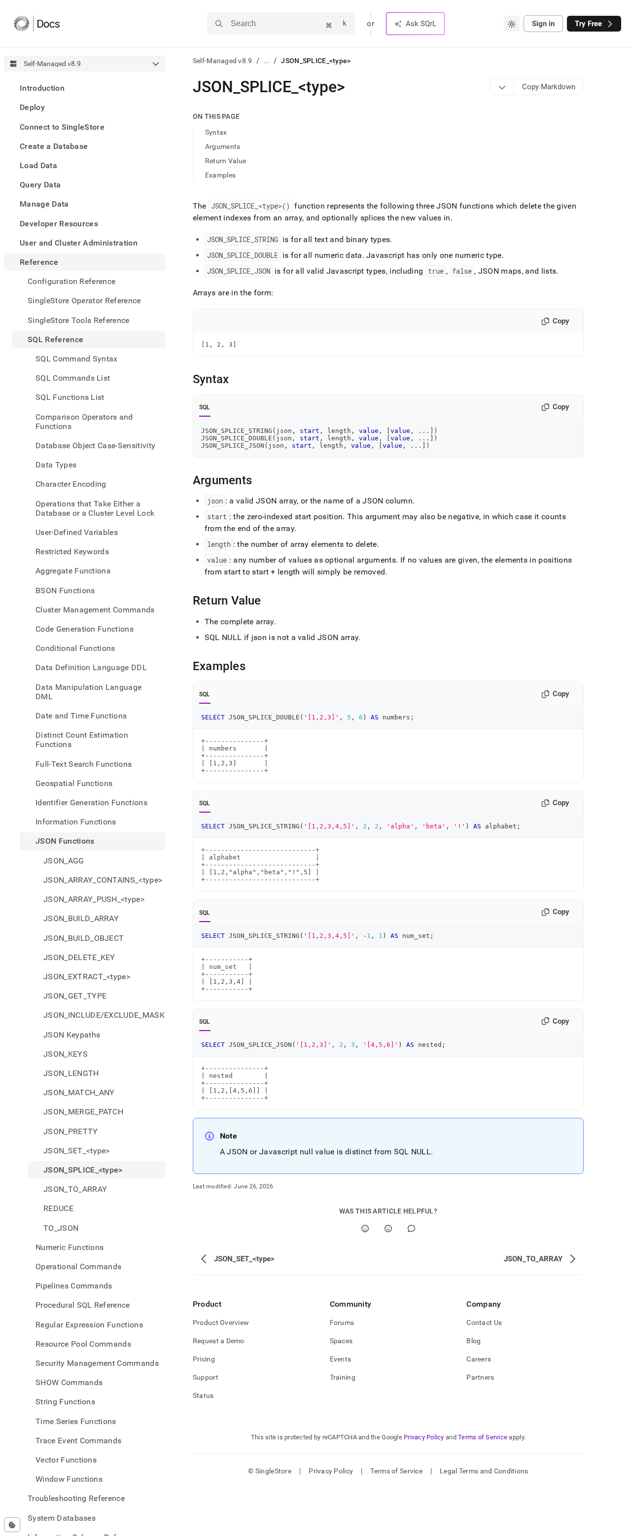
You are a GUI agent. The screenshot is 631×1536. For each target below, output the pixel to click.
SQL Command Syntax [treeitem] (76, 358)
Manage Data (44, 204)
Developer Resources (59, 223)
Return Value (225, 161)
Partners (480, 1377)
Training (342, 1377)
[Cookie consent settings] (12, 1524)
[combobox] (512, 24)
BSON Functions (65, 590)
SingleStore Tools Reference (79, 319)
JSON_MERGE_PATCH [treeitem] (83, 1111)
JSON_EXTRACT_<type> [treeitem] (86, 976)
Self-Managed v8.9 (222, 61)
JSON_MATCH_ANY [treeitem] (78, 1092)
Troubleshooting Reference (76, 1498)
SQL (204, 407)
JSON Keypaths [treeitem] (71, 1034)
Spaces (341, 1341)
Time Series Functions (75, 1421)
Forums (342, 1322)
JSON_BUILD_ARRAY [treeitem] (81, 918)
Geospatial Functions (73, 783)
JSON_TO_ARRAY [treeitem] (75, 1189)
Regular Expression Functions (89, 1324)
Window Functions (69, 1479)
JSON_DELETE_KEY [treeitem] (79, 957)
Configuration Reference (71, 281)
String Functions (65, 1401)
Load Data (38, 165)
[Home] (37, 24)
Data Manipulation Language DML (88, 691)
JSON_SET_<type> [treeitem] (76, 1150)
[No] (388, 1228)
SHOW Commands (69, 1382)
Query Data (40, 184)
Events (340, 1359)
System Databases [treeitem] (62, 1517)
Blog (473, 1341)
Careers (478, 1359)
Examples (220, 175)
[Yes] (365, 1228)
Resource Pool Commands (83, 1344)
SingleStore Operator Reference (84, 300)
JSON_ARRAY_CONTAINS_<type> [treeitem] (102, 880)
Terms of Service (482, 1437)
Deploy (32, 107)
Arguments (223, 146)
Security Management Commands (97, 1363)
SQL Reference (55, 339)
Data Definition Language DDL (91, 667)
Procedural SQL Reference (82, 1305)
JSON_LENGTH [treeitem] (71, 1073)
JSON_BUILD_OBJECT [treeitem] (83, 937)
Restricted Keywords (72, 551)
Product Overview (221, 1322)
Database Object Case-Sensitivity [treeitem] (95, 445)
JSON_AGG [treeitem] (63, 860)
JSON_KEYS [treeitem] (65, 1054)
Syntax (216, 132)
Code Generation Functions (84, 629)
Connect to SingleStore (62, 126)
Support (205, 1377)
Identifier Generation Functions (91, 802)
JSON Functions (64, 841)
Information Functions (75, 821)
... (267, 61)
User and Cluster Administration (79, 243)
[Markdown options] (502, 87)
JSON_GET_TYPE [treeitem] (74, 995)
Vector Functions (66, 1460)
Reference (39, 262)
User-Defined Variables (76, 532)
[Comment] (411, 1228)
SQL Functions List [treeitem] (70, 397)
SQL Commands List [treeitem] (72, 378)
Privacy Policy (424, 1437)
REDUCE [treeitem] (58, 1208)
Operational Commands (78, 1266)
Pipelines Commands (73, 1285)
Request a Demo (219, 1341)
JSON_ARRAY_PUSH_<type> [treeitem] (93, 899)
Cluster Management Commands (95, 609)
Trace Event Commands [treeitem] (78, 1440)
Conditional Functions (75, 648)
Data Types (55, 464)
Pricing (204, 1359)
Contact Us (484, 1322)
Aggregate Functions (72, 570)
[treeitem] (84, 88)
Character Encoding (70, 484)
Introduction (42, 88)
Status (203, 1395)
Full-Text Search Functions (83, 764)
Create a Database (54, 146)
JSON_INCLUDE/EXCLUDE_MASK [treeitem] (104, 1015)
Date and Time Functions (81, 715)
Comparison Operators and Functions (84, 421)
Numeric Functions (69, 1247)
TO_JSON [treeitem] (60, 1227)
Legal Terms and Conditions (484, 1471)
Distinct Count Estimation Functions (81, 739)
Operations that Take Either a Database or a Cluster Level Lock (94, 508)
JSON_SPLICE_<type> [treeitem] (83, 1170)
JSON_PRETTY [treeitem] (70, 1131)
